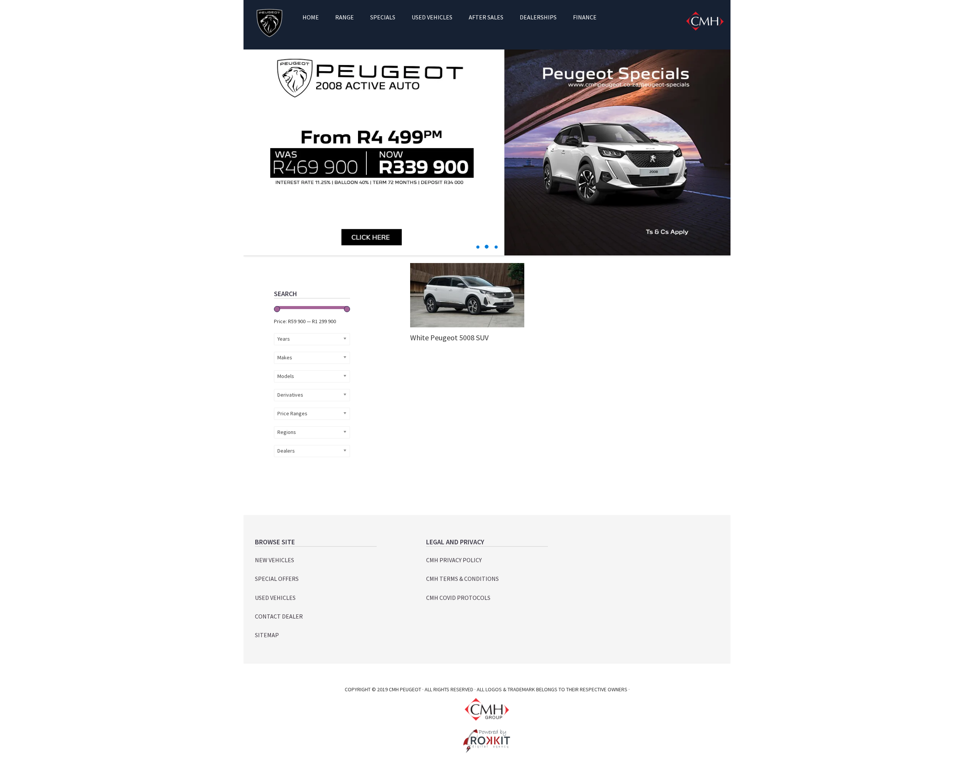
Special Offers (277, 578)
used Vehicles (275, 597)
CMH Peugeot (269, 23)
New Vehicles (274, 560)
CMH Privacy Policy (454, 560)
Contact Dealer (279, 616)
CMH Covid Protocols (458, 597)
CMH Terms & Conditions (462, 578)
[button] (477, 247)
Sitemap (267, 635)
